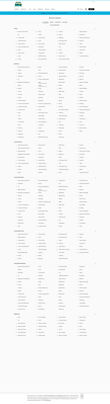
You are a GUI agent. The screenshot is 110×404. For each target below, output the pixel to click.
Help (93, 1)
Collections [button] (23, 9)
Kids (30, 9)
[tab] (45, 22)
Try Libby (43, 13)
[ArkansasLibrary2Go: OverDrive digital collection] (18, 4)
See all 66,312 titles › (55, 25)
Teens (34, 9)
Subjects (17, 9)
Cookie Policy (48, 400)
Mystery (53, 9)
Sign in (91, 9)
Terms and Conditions (49, 395)
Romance (47, 9)
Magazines (40, 9)
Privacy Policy (60, 395)
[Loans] (86, 9)
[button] (80, 9)
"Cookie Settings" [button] (45, 398)
